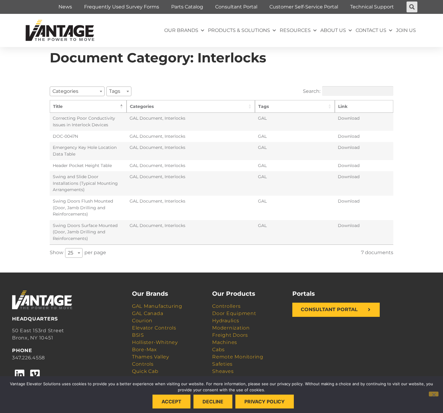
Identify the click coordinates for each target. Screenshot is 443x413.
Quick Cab (145, 371)
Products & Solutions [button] (239, 30)
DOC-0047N (65, 136)
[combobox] (77, 91)
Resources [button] (295, 30)
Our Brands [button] (181, 30)
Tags (263, 106)
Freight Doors (230, 335)
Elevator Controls (154, 328)
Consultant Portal (236, 7)
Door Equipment (234, 313)
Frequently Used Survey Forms (121, 7)
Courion (142, 320)
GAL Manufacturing (157, 306)
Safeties (222, 364)
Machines (224, 342)
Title (58, 106)
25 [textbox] (70, 253)
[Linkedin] (19, 374)
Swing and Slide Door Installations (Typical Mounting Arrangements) (85, 183)
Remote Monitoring (237, 357)
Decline (213, 402)
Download (349, 118)
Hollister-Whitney (155, 342)
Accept (171, 402)
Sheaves (223, 371)
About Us (333, 30)
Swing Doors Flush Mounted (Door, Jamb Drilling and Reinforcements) (83, 207)
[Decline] (433, 394)
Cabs (218, 349)
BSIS (138, 335)
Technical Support (372, 7)
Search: (311, 91)
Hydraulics (225, 320)
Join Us (406, 30)
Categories (142, 106)
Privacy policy (264, 402)
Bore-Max (144, 349)
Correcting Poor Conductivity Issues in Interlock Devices (84, 121)
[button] (412, 7)
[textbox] (67, 91)
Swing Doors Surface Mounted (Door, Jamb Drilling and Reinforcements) (85, 232)
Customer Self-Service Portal (303, 7)
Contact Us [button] (371, 30)
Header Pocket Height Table (82, 165)
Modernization (231, 328)
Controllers (226, 306)
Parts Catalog (187, 7)
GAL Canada (147, 313)
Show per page (78, 253)
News (65, 7)
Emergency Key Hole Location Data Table (85, 151)
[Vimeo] (34, 374)
